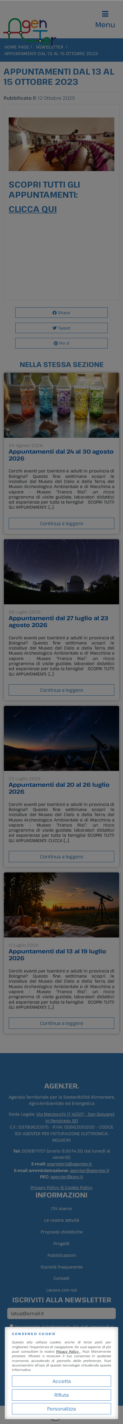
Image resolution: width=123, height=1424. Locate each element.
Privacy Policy (68, 1351)
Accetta (62, 1381)
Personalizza (61, 1408)
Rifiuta (61, 1395)
